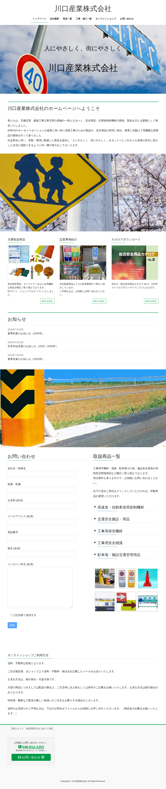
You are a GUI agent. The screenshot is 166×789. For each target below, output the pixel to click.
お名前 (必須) (15, 500)
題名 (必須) (14, 548)
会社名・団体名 (17, 468)
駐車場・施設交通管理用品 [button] (119, 555)
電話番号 (13, 532)
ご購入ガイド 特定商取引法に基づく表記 (31, 728)
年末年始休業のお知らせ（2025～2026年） (33, 346)
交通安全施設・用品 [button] (114, 519)
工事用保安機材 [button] (110, 531)
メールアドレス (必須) (20, 516)
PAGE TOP (159, 762)
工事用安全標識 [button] (110, 543)
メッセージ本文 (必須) (20, 564)
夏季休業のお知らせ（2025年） (26, 359)
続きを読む (47, 301)
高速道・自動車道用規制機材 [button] (121, 507)
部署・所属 (14, 484)
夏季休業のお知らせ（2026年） (26, 333)
